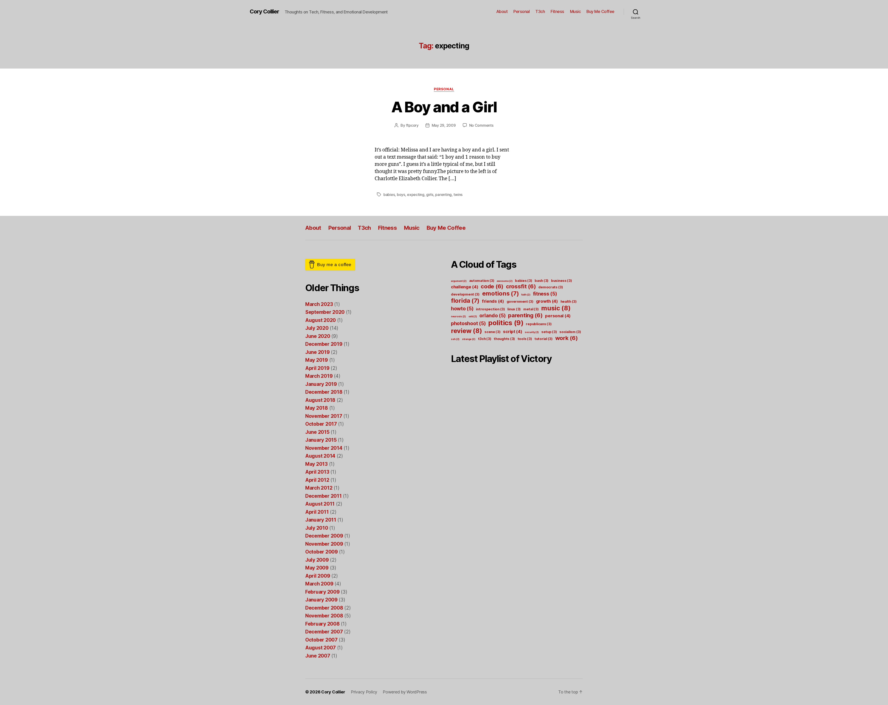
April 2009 (317, 576)
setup (549, 332)
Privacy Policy (364, 691)
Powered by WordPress (405, 691)
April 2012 (317, 480)
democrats (550, 287)
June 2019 (317, 352)
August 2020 (320, 320)
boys (401, 194)
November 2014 (323, 448)
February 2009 (322, 592)
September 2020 (325, 312)
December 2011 (323, 496)
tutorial (543, 339)
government (520, 301)
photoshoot (468, 323)
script (512, 331)
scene (492, 332)
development (465, 294)
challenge (464, 286)
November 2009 (324, 544)
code (492, 286)
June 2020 (317, 336)
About (502, 11)
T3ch (540, 11)
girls (429, 194)
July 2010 (316, 528)
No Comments (481, 125)
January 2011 (320, 520)
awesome (504, 281)
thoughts (504, 339)
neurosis (458, 316)
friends (493, 301)
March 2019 (319, 376)
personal (558, 315)
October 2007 (321, 640)
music (556, 308)
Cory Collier (264, 11)
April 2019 (317, 368)
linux (514, 309)
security (532, 332)
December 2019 (323, 344)
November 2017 (323, 416)
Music (575, 11)
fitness (545, 294)
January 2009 (321, 600)
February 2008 (322, 624)
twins (457, 194)
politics (506, 323)
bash (542, 280)
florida (465, 300)
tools (525, 339)
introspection (490, 309)
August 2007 (320, 648)
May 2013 (316, 464)
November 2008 (324, 616)
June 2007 (317, 656)
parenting (443, 194)
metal (531, 309)
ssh (455, 339)
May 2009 (317, 568)
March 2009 (319, 584)
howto (462, 308)
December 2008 (324, 608)
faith (525, 294)
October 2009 (321, 552)
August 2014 (320, 456)
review (466, 331)
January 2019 (321, 384)
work (566, 338)
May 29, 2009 (444, 125)
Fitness (557, 11)
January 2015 (321, 440)
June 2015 (317, 432)
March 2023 (319, 304)
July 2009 (317, 560)
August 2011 (320, 504)
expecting (415, 194)
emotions (500, 293)
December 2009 (324, 536)
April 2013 (317, 472)
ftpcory (412, 125)
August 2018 (320, 400)
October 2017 (321, 424)
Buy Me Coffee (600, 11)
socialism (570, 332)
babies (389, 194)
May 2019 (316, 360)
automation (481, 280)
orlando (492, 315)
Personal (521, 11)
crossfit (521, 286)
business (561, 280)
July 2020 (317, 328)
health (569, 301)
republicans (539, 324)
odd (473, 316)
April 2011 (317, 512)
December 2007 (324, 632)
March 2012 (318, 488)
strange (468, 339)
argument (459, 281)
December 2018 (323, 392)
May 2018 (316, 408)
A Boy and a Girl (444, 107)
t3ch (484, 339)
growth (547, 301)
